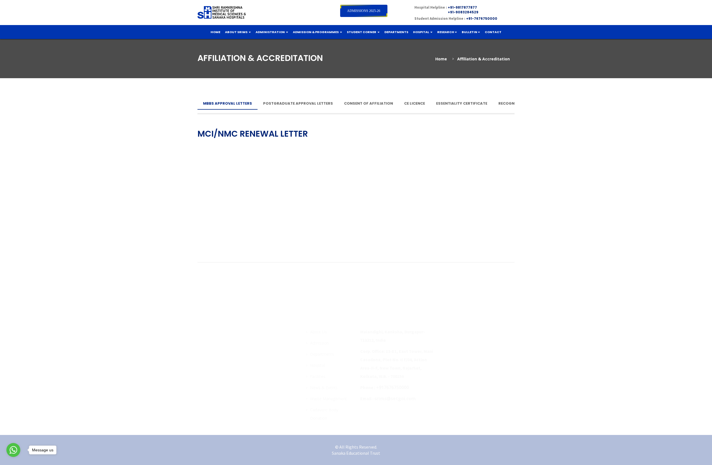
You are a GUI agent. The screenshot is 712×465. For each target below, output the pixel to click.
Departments (396, 32)
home (215, 32)
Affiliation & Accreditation (483, 59)
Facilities (317, 376)
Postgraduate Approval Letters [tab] (298, 103)
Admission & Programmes (316, 32)
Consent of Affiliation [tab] (368, 103)
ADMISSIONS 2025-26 (363, 11)
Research (445, 32)
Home (441, 59)
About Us (318, 331)
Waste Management (328, 398)
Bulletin (469, 32)
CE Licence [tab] (414, 103)
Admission (319, 343)
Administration (270, 32)
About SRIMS (236, 32)
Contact (493, 32)
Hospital (421, 32)
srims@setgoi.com (395, 398)
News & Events (324, 387)
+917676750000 (392, 387)
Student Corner (362, 32)
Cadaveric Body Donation (324, 414)
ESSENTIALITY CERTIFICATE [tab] (461, 103)
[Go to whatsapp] (13, 451)
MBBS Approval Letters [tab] (227, 103)
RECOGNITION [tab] (511, 103)
